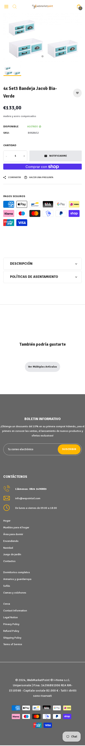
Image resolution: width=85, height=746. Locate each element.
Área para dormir (13, 534)
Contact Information (15, 610)
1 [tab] (42, 56)
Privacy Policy (11, 624)
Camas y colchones (14, 592)
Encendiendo (11, 541)
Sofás (6, 586)
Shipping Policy (12, 637)
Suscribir (69, 449)
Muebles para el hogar (16, 527)
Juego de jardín (12, 554)
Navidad (8, 548)
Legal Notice (10, 617)
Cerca (6, 604)
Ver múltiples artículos (42, 366)
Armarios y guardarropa (17, 579)
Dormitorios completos (16, 572)
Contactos (9, 561)
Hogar (6, 520)
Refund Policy (11, 631)
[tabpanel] (42, 37)
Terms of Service (12, 644)
